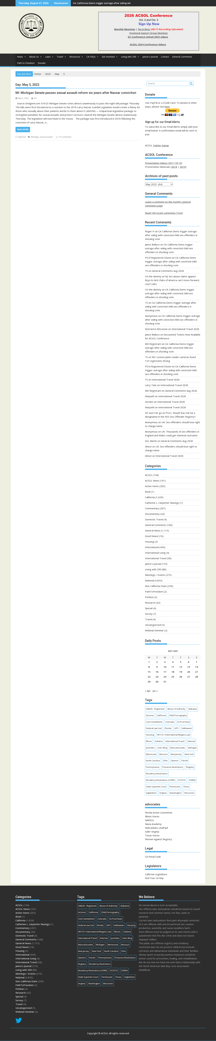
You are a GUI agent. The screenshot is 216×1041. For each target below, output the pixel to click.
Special (148, 608)
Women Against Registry (158, 839)
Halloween (187, 728)
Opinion (174, 760)
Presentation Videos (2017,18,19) (163, 163)
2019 (182, 166)
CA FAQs (91, 56)
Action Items (152, 486)
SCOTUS (182, 780)
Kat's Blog (162, 747)
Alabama (192, 708)
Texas (186, 786)
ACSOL (148, 475)
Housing (149, 541)
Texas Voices (152, 835)
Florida (168, 728)
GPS (176, 728)
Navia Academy (153, 824)
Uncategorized (153, 624)
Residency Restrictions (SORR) (160, 780)
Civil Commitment (154, 721)
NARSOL (149, 820)
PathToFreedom (154, 591)
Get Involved (108, 56)
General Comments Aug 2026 (168, 270)
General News (152, 530)
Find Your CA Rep (154, 878)
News (20, 56)
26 (180, 676)
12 (180, 666)
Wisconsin (189, 792)
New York (189, 754)
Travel (60, 56)
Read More (22, 129)
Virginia (163, 792)
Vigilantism (151, 792)
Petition (149, 597)
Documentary (152, 513)
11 (172, 666)
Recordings (144, 29)
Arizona (149, 715)
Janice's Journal (150, 56)
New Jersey (176, 754)
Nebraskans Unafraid (156, 827)
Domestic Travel (154, 519)
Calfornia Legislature (156, 874)
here (167, 106)
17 (165, 671)
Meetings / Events (155, 574)
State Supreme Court (156, 786)
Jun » (155, 690)
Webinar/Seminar (154, 630)
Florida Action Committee (158, 812)
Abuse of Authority (176, 708)
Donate (42, 63)
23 (157, 676)
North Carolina (153, 760)
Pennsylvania (152, 767)
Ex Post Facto (183, 721)
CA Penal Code (153, 856)
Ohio (165, 760)
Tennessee (174, 786)
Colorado (169, 721)
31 (165, 681)
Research (150, 602)
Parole (185, 760)
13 (188, 666)
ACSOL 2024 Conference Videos (148, 44)
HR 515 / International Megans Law (173, 734)
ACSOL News (152, 480)
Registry (190, 767)
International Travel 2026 (185, 329)
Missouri (163, 754)
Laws (47, 56)
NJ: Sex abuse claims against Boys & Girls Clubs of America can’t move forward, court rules (172, 280)
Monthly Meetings (124, 29)
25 (172, 676)
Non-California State (156, 586)
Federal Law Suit (154, 728)
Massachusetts (177, 747)
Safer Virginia (152, 831)
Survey (148, 613)
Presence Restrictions (172, 767)
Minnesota (151, 754)
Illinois (149, 741)
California (150, 497)
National (22, 137)
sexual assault (46, 137)
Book (148, 491)
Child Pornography (178, 715)
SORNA (192, 780)
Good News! (151, 536)
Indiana (158, 741)
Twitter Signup (161, 145)
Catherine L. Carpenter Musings (162, 502)
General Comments (182, 56)
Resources (74, 56)
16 (157, 671)
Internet (191, 741)
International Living (155, 552)
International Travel (155, 558)
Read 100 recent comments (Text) (164, 213)
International (152, 547)
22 (149, 676)
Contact (165, 56)
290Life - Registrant (155, 708)
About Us (34, 56)
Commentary (152, 508)
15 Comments (65, 137)
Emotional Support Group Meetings (148, 33)
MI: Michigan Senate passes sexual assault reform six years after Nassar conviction (75, 93)
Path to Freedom (26, 63)
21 (196, 671)
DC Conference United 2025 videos (148, 36)
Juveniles (150, 747)
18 (172, 671)
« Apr (148, 690)
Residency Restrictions (157, 773)
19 (180, 671)
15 (149, 671)
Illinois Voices (152, 816)
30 (157, 681)
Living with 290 (128, 56)
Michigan (35, 137)
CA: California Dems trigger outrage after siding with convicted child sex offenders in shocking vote (128, 3)
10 (165, 666)
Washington (175, 792)
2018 (174, 166)
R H (35, 98)
